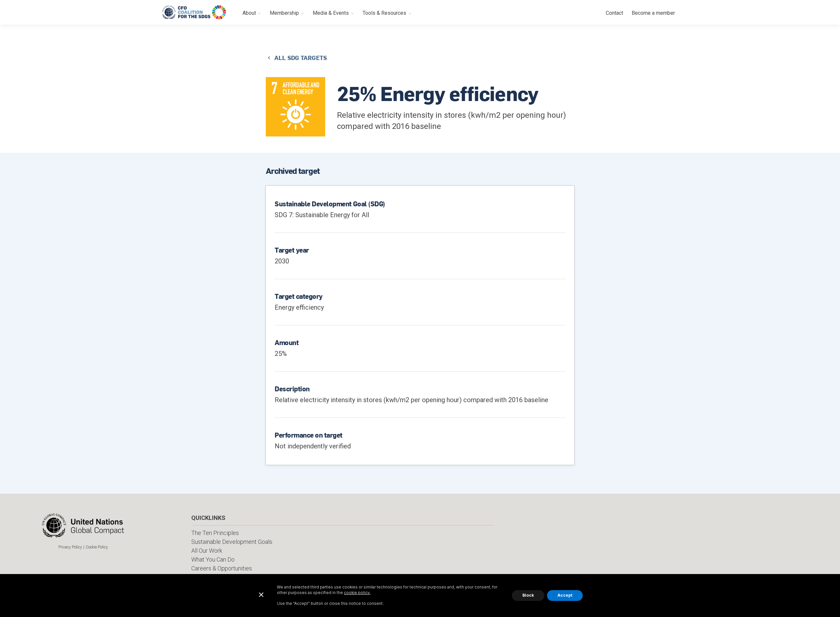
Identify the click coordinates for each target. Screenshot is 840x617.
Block (528, 595)
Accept (564, 595)
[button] (251, 12)
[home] (194, 12)
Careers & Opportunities (221, 568)
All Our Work (206, 550)
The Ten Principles (215, 532)
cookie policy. (357, 592)
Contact (614, 13)
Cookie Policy (97, 547)
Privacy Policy (70, 547)
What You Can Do (213, 559)
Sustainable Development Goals (231, 541)
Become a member (653, 13)
